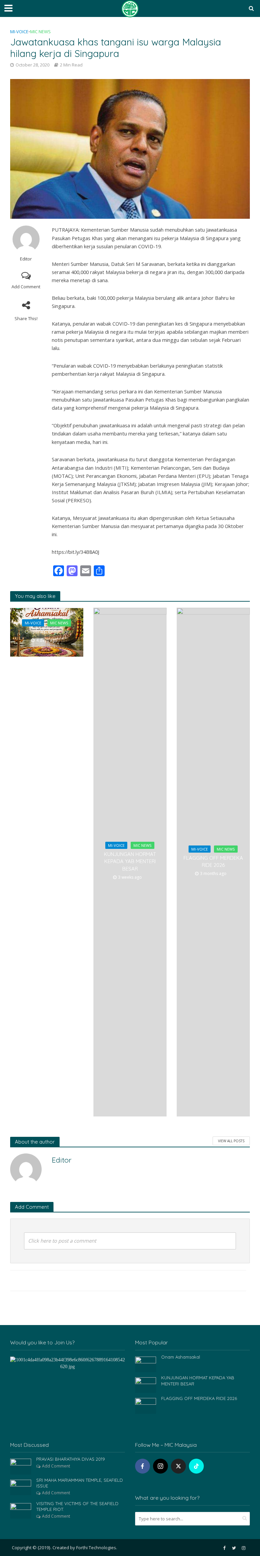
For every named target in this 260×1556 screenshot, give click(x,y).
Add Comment (26, 287)
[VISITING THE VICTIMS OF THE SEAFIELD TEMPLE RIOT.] (20, 1510)
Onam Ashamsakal (46, 631)
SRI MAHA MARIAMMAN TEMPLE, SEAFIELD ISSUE (79, 1483)
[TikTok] (196, 1466)
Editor (26, 259)
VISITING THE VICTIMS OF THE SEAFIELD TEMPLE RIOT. (77, 1506)
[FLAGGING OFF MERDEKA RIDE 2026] (145, 1405)
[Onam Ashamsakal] (145, 1364)
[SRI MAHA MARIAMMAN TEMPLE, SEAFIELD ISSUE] (20, 1486)
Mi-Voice (19, 31)
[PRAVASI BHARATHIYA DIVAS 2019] (20, 1466)
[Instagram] (160, 1466)
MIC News (40, 31)
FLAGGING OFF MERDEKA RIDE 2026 (213, 861)
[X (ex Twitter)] (178, 1466)
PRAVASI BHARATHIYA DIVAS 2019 (70, 1459)
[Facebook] (142, 1466)
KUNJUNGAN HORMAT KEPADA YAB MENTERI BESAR (130, 861)
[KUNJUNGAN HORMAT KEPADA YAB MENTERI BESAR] (145, 1384)
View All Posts (231, 1141)
